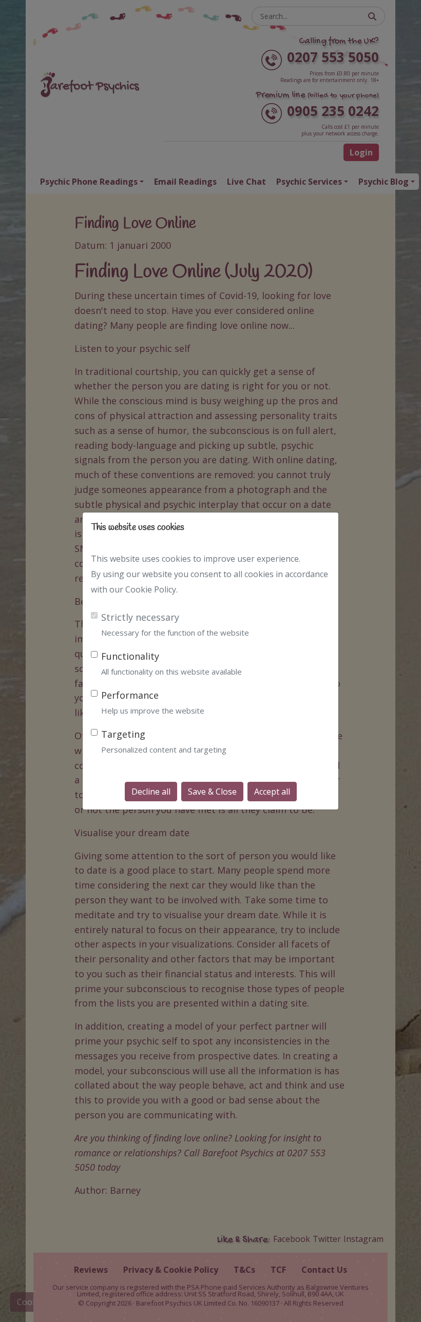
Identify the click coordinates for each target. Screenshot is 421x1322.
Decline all (150, 791)
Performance (130, 695)
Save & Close (212, 791)
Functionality (130, 656)
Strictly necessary (140, 617)
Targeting (123, 734)
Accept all (272, 791)
